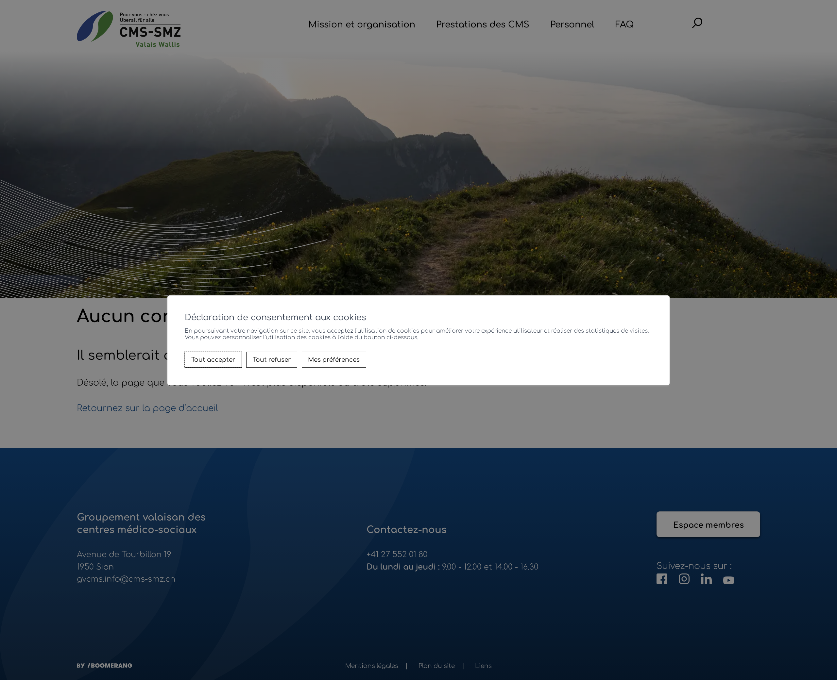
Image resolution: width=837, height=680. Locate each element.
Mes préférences (334, 360)
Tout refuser (272, 360)
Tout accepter (213, 360)
